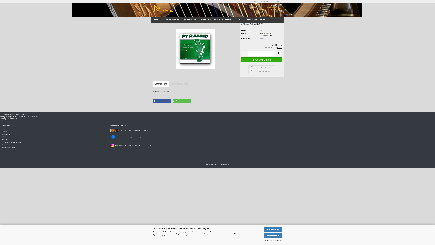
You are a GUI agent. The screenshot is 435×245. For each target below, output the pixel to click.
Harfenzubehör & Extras (171, 20)
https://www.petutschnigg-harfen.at (133, 130)
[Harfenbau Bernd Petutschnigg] (168, 10)
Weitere (263, 20)
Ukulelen (237, 20)
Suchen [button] (254, 1)
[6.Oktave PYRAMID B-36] (195, 48)
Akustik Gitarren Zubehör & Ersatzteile (215, 20)
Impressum (5, 129)
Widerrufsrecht (6, 134)
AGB (3, 137)
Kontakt (4, 131)
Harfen (155, 20)
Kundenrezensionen (179, 84)
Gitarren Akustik (190, 20)
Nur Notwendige (273, 235)
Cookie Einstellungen (8, 147)
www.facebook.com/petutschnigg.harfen (132, 137)
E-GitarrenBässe (250, 20)
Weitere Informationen (273, 240)
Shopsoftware (210, 164)
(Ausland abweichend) (266, 35)
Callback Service (7, 145)
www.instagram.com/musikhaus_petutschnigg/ (133, 145)
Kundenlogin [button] (266, 1)
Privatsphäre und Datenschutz (11, 142)
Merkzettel (278, 1)
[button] (244, 53)
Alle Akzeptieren (273, 230)
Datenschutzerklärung (183, 236)
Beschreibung (161, 84)
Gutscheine (5, 139)
